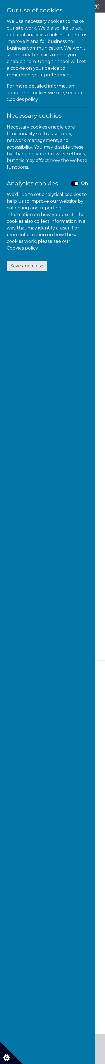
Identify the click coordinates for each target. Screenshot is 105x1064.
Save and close (26, 266)
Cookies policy (22, 99)
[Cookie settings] (11, 1053)
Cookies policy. (23, 248)
